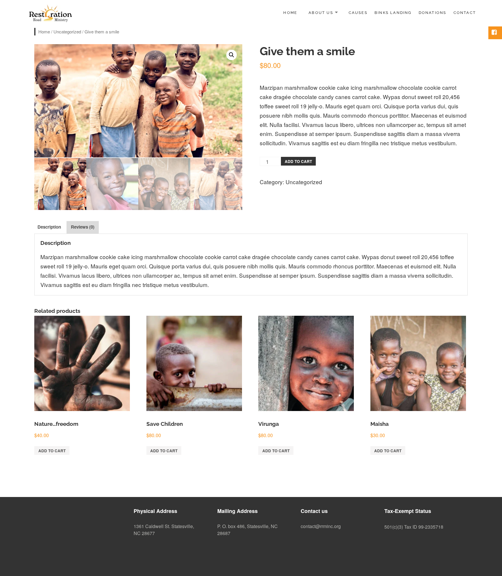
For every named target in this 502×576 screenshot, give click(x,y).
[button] (231, 55)
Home (290, 12)
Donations (433, 12)
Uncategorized (67, 31)
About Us (321, 12)
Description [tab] (49, 227)
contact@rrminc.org (321, 526)
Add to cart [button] (52, 450)
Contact (464, 12)
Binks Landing (393, 12)
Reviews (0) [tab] (82, 227)
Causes (358, 12)
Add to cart (298, 161)
